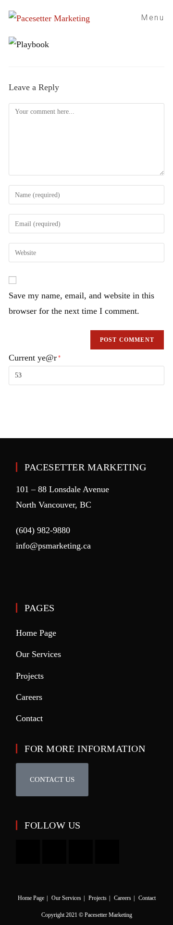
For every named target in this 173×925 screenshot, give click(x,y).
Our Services (38, 654)
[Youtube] (28, 852)
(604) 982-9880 (43, 530)
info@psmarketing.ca (53, 545)
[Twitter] (107, 852)
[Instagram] (54, 852)
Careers (29, 697)
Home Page (36, 633)
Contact (29, 718)
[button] (52, 779)
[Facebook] (81, 852)
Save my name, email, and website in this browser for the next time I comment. (81, 303)
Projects (30, 676)
